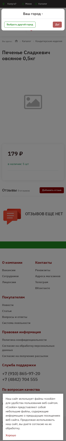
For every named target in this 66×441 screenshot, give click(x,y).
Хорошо (11, 435)
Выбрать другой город (20, 24)
